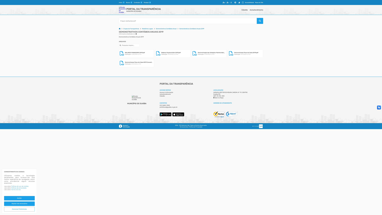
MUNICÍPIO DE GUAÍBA (133, 11)
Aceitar (19, 198)
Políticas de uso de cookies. (20, 186)
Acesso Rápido (165, 90)
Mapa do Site (259, 2)
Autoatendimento (256, 10)
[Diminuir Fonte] (227, 2)
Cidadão (245, 10)
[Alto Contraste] (235, 2)
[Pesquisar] (260, 21)
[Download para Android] (165, 116)
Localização (218, 90)
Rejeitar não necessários (19, 203)
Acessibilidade (249, 2)
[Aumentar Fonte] (223, 2)
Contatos (163, 103)
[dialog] (19, 191)
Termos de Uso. (16, 190)
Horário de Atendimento (222, 103)
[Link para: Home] (119, 29)
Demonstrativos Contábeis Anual (166, 29)
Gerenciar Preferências (19, 209)
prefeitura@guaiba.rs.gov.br (168, 107)
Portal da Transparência (143, 9)
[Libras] (239, 2)
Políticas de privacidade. (19, 188)
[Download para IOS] (178, 116)
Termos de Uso (184, 127)
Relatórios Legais (147, 29)
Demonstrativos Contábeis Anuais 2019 (191, 29)
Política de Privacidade (195, 127)
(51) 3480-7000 (165, 105)
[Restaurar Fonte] (231, 2)
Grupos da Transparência (131, 29)
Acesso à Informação (166, 92)
